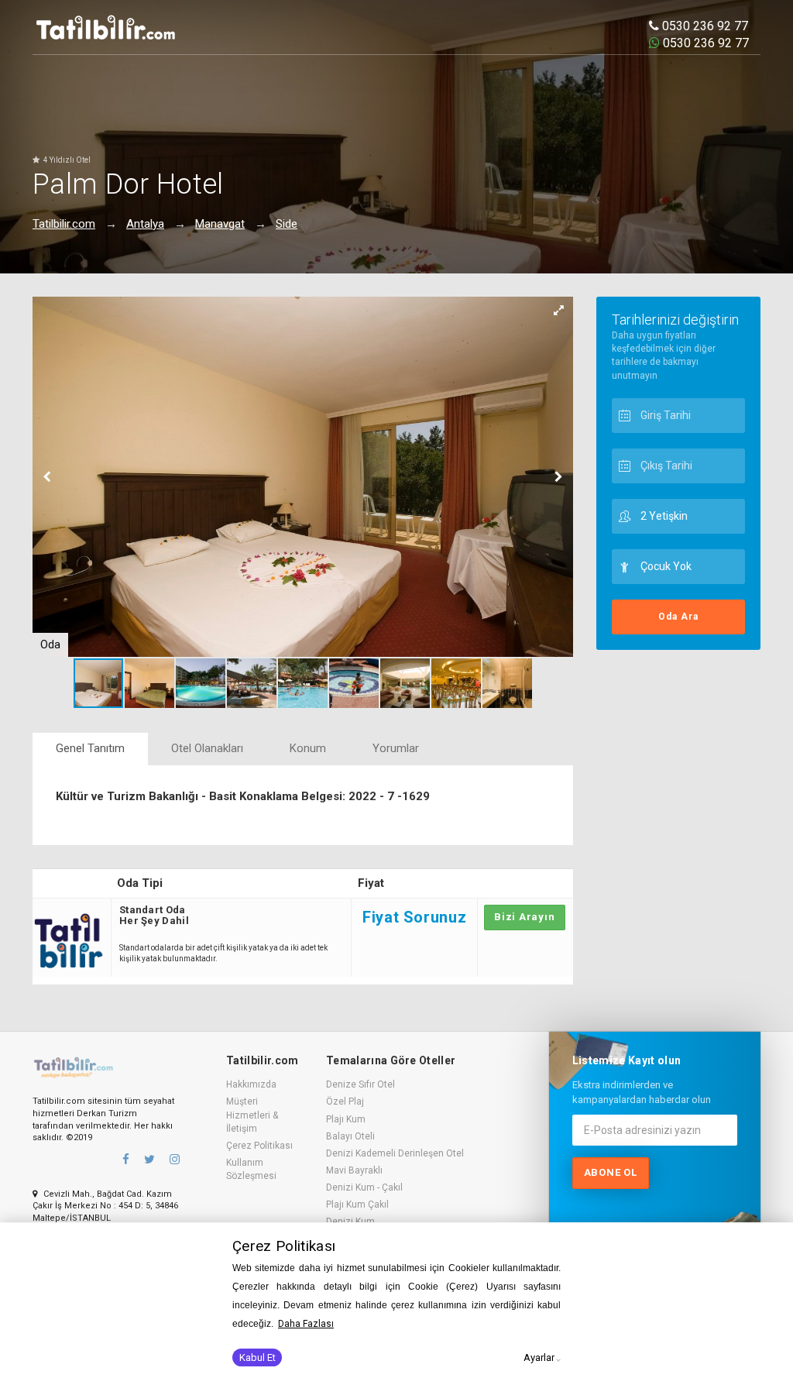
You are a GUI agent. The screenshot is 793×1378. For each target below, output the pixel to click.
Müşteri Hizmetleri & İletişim (252, 1114)
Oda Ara (678, 616)
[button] (559, 310)
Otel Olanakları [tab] (207, 748)
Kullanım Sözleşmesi (251, 1169)
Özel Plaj (345, 1101)
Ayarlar (539, 1357)
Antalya (145, 224)
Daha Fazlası (306, 1323)
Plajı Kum (346, 1119)
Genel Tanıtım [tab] (90, 748)
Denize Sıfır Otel (360, 1084)
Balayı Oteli (350, 1136)
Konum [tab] (308, 748)
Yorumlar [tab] (395, 748)
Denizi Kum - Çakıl (364, 1187)
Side (286, 224)
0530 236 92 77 (703, 26)
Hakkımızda (251, 1084)
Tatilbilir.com (64, 224)
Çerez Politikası (259, 1145)
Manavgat (220, 224)
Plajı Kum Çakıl (357, 1204)
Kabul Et (257, 1357)
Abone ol (610, 1172)
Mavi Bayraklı (354, 1170)
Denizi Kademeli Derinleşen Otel (395, 1153)
